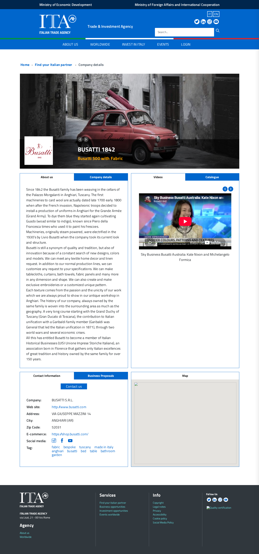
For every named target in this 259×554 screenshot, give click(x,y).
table (93, 451)
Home (24, 64)
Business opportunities (112, 507)
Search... (163, 32)
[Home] (57, 23)
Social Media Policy (163, 522)
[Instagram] (209, 21)
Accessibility (159, 514)
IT (210, 14)
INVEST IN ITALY (133, 44)
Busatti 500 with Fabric (100, 158)
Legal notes (159, 507)
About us (24, 533)
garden (57, 454)
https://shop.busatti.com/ (70, 434)
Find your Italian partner (54, 64)
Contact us (74, 386)
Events (163, 44)
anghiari (58, 451)
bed (83, 451)
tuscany (85, 447)
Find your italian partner (113, 503)
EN (216, 14)
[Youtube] (216, 21)
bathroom (108, 451)
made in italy (103, 447)
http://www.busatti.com (69, 406)
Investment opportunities (114, 511)
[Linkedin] (203, 21)
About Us (70, 44)
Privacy (157, 511)
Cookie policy (160, 518)
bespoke (70, 447)
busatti (72, 451)
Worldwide (100, 44)
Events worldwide (110, 514)
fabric (56, 447)
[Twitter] (196, 21)
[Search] (217, 30)
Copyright (158, 503)
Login (185, 44)
